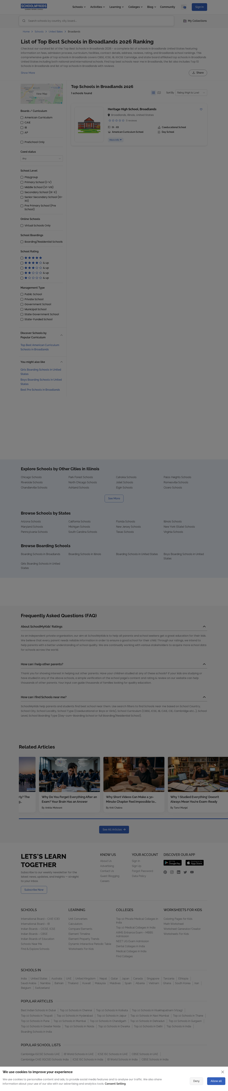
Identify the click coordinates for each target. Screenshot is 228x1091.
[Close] (205, 511)
